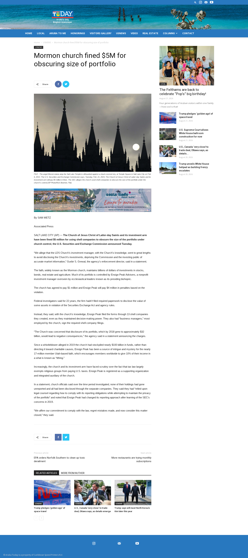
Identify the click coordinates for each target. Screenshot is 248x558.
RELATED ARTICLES (46, 473)
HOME (28, 33)
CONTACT (188, 33)
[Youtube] (211, 2)
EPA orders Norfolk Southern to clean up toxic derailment (59, 459)
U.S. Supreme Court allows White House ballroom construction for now (193, 133)
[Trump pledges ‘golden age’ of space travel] (52, 492)
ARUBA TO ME (57, 33)
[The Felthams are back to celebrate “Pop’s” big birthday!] (186, 65)
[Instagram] (200, 2)
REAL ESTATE (150, 33)
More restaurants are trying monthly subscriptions (131, 459)
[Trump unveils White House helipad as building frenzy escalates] (167, 168)
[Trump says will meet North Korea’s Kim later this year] (133, 492)
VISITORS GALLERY (100, 33)
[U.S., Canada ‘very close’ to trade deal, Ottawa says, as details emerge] (92, 492)
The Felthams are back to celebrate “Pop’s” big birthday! (182, 92)
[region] (92, 200)
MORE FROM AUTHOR (73, 473)
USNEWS (121, 33)
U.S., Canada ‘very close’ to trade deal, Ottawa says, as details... (194, 150)
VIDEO (134, 33)
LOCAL (41, 33)
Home (37, 42)
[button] (195, 2)
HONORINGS (78, 33)
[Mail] (206, 2)
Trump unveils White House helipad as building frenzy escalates (194, 167)
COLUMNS (169, 33)
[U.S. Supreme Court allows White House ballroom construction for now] (167, 134)
